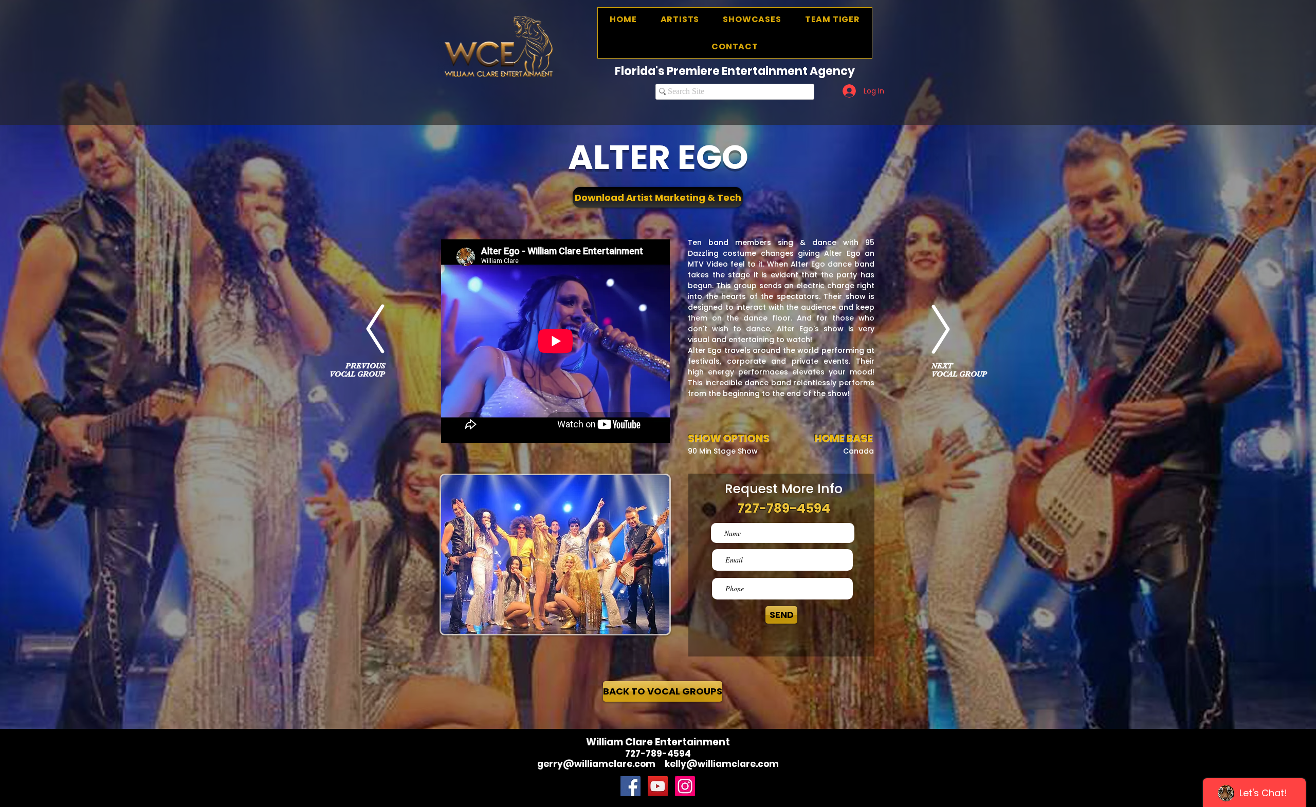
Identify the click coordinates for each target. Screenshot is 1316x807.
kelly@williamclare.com (722, 764)
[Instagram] (685, 786)
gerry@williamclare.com (596, 764)
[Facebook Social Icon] (630, 786)
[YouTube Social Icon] (658, 786)
